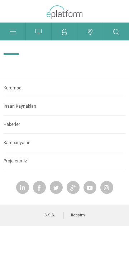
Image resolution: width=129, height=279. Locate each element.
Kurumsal (13, 87)
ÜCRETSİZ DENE (39, 31)
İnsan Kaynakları (20, 106)
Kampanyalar (16, 142)
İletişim (78, 215)
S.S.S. (49, 215)
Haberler (12, 124)
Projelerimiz (15, 160)
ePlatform (64, 14)
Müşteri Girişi (64, 31)
